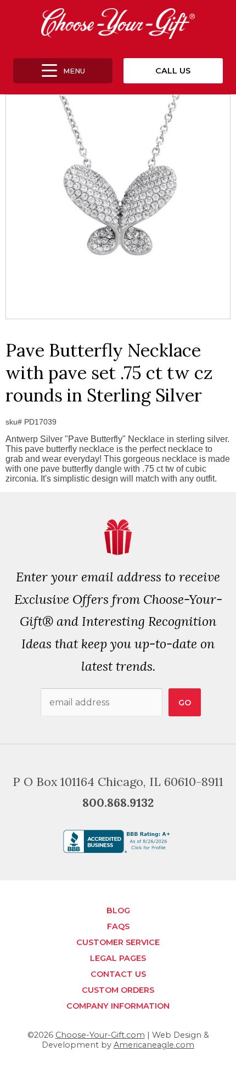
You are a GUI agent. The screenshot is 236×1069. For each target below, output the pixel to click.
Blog (118, 910)
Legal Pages (118, 958)
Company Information (118, 1006)
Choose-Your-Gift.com (100, 1035)
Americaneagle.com (154, 1045)
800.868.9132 (118, 802)
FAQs (118, 926)
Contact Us (118, 974)
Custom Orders (118, 990)
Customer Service (118, 942)
